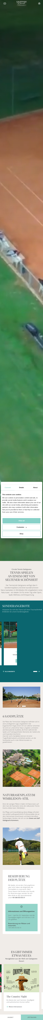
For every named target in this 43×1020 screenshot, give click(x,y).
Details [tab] (21, 487)
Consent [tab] (8, 487)
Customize (20, 527)
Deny (21, 534)
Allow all (21, 521)
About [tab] (35, 487)
